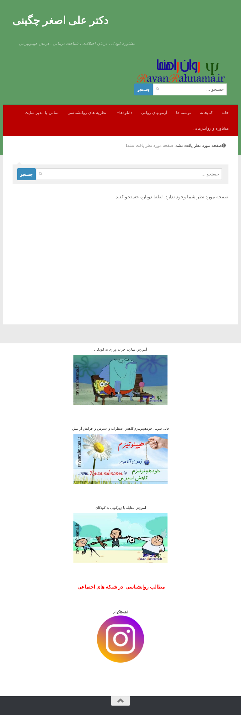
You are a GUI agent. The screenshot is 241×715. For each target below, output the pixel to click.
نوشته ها (183, 112)
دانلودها (125, 112)
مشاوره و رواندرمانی (211, 128)
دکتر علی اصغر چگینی (61, 20)
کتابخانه (206, 112)
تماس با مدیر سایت (41, 112)
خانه (225, 112)
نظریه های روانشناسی (86, 112)
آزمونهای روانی (154, 112)
